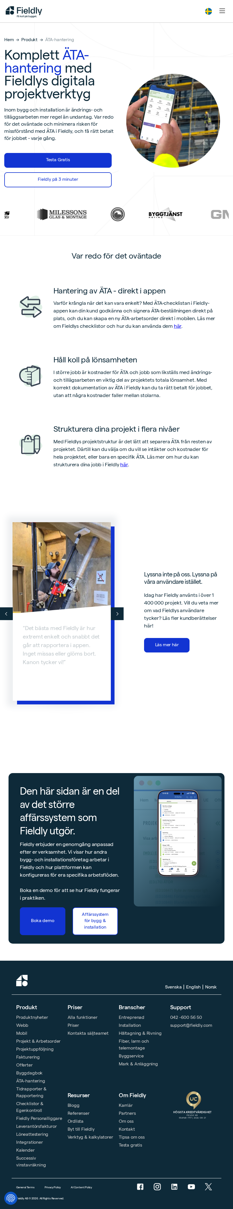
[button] (208, 11)
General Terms (25, 1187)
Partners (127, 1113)
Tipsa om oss (132, 1137)
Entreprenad (131, 1017)
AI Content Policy (81, 1187)
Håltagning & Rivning (140, 1033)
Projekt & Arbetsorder (38, 1041)
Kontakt (127, 1129)
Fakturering (28, 1057)
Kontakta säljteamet (88, 1033)
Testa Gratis (58, 159)
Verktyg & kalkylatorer (90, 1137)
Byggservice (131, 1055)
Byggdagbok (29, 1073)
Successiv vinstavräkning (31, 1161)
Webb (22, 1025)
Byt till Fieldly (81, 1129)
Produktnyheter (32, 1017)
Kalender (25, 1150)
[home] (24, 11)
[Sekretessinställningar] (10, 1198)
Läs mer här (167, 644)
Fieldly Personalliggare (39, 1118)
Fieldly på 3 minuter (58, 179)
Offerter (24, 1065)
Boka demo (42, 920)
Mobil (21, 1033)
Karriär (126, 1105)
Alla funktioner (82, 1017)
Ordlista (76, 1121)
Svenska (173, 987)
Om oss (126, 1121)
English (193, 987)
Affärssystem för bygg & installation (95, 920)
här (177, 326)
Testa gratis (130, 1145)
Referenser (79, 1113)
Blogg (74, 1105)
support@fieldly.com (191, 1025)
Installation (130, 1025)
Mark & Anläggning (138, 1063)
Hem (9, 39)
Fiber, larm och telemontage (134, 1044)
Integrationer (29, 1142)
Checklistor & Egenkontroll (29, 1107)
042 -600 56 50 (186, 1017)
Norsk (211, 987)
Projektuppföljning (35, 1049)
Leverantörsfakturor (36, 1126)
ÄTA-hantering (30, 1080)
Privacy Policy (53, 1187)
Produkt (29, 39)
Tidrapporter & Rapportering (31, 1092)
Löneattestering (32, 1134)
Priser (75, 1007)
